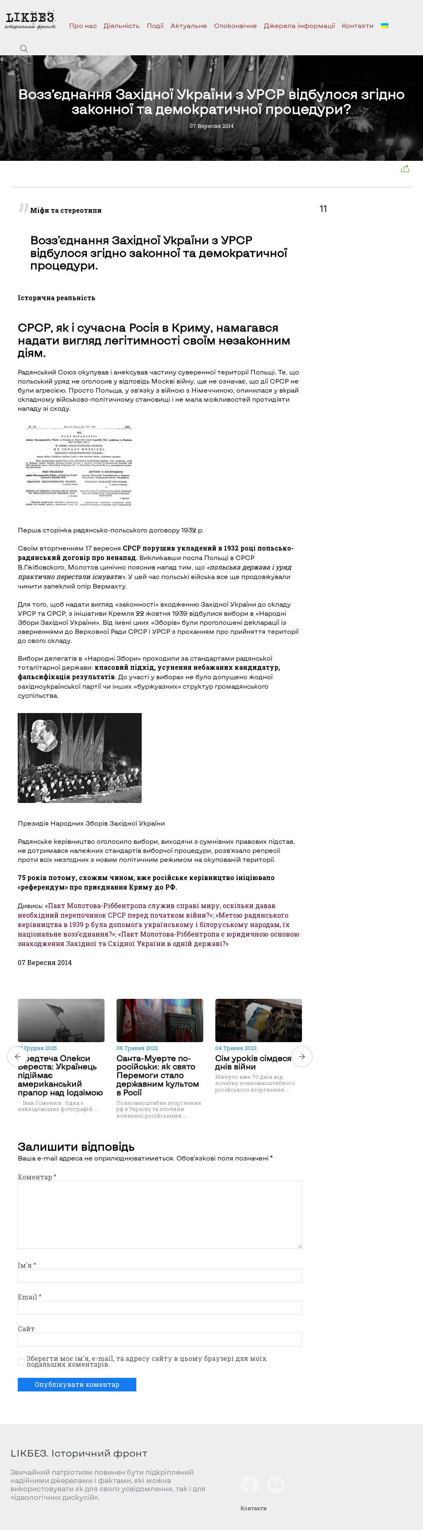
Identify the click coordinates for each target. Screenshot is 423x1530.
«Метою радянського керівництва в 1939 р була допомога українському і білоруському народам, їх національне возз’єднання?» (154, 924)
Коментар (37, 1177)
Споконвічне (235, 25)
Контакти (358, 25)
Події (155, 25)
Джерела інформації (299, 25)
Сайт (26, 1329)
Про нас (83, 25)
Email (29, 1297)
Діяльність (122, 25)
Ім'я (27, 1265)
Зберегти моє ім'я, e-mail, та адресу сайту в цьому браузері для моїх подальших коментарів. (146, 1361)
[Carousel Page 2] (162, 997)
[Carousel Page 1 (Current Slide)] (157, 997)
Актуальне (189, 25)
